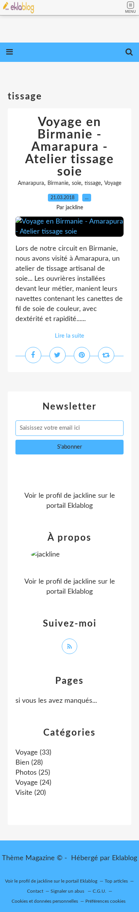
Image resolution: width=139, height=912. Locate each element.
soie (76, 183)
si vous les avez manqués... (56, 700)
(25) (32, 772)
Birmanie (57, 183)
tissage (93, 183)
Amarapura (31, 183)
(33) (33, 752)
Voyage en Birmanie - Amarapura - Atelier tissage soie (69, 147)
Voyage (112, 183)
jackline (84, 495)
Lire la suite (69, 336)
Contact (35, 891)
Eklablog (124, 858)
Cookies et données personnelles (45, 901)
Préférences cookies (105, 901)
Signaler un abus (68, 891)
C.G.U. (99, 891)
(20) (30, 792)
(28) (29, 762)
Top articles (116, 881)
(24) (33, 782)
